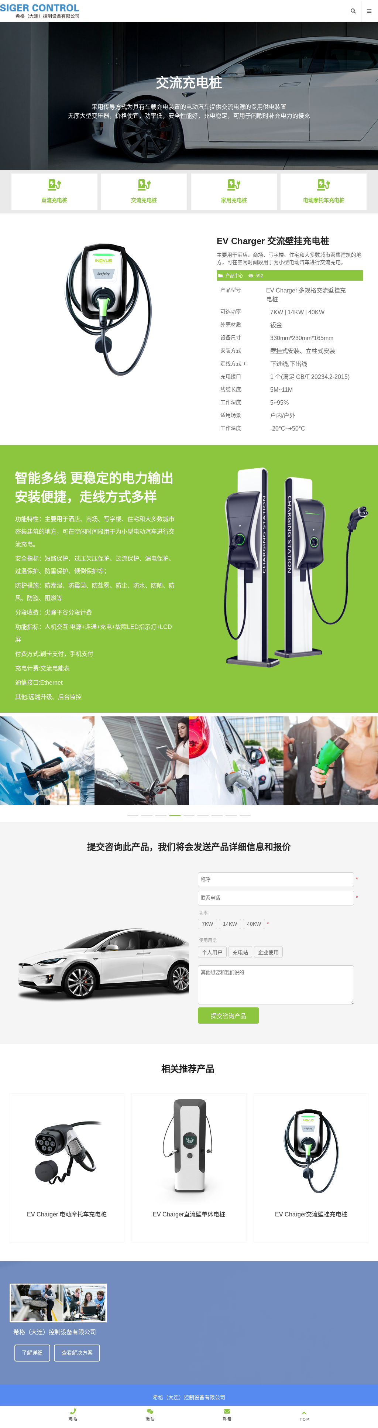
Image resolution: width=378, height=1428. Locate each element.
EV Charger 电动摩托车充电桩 (67, 1214)
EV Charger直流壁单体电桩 (189, 1214)
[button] (132, 815)
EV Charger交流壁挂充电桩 (311, 1214)
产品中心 (234, 275)
